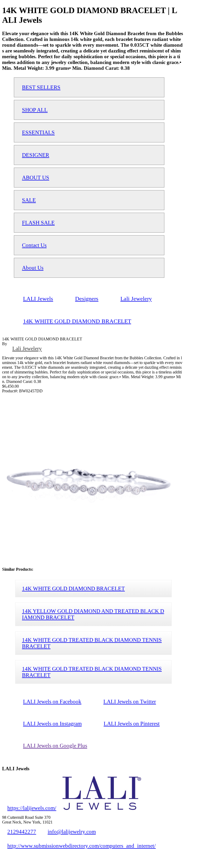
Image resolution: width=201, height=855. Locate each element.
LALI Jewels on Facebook (52, 701)
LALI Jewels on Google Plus (55, 745)
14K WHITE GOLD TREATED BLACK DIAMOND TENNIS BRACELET (92, 643)
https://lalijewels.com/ (31, 808)
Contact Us (34, 245)
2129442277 (21, 832)
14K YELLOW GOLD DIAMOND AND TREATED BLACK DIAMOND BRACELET (93, 614)
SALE (29, 200)
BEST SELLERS (41, 87)
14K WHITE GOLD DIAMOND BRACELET (73, 588)
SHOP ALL (35, 110)
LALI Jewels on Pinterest (132, 723)
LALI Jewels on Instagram (52, 723)
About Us (32, 268)
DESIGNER (35, 155)
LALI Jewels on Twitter (129, 701)
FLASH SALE (38, 223)
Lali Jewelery (27, 348)
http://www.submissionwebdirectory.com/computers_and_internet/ (81, 846)
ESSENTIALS (38, 132)
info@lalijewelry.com (72, 832)
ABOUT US (35, 177)
